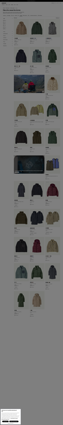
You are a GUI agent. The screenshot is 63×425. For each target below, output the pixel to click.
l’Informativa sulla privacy (5, 419)
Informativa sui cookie (14, 418)
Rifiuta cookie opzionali (13, 421)
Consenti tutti (5, 421)
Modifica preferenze (10, 423)
